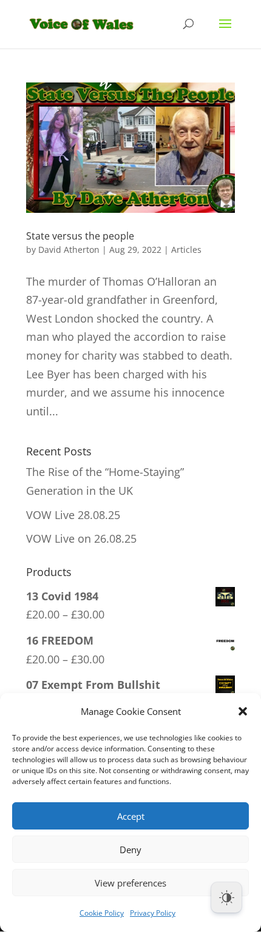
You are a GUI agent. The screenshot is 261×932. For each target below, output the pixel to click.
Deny (130, 849)
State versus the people (80, 236)
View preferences (130, 883)
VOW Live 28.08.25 (73, 515)
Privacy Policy (152, 913)
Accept (130, 816)
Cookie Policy (102, 913)
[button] (243, 711)
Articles (186, 249)
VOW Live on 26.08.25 (81, 538)
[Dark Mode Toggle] (226, 897)
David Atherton (69, 249)
